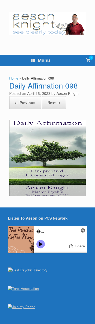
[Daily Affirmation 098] (47, 195)
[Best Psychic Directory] (28, 269)
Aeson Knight (67, 93)
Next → (54, 102)
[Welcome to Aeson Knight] (47, 23)
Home (13, 78)
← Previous (25, 102)
